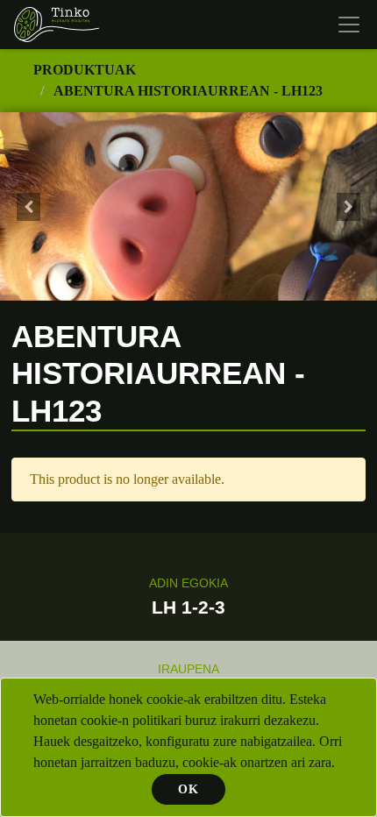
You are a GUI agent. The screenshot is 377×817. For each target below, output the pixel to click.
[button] (28, 206)
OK (188, 789)
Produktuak (84, 69)
